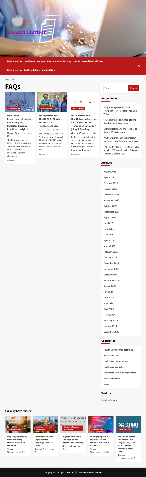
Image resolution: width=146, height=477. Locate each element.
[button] (139, 65)
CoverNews (82, 472)
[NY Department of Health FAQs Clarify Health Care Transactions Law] (52, 102)
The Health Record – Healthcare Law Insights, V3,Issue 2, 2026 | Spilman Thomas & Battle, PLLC (121, 150)
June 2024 (109, 297)
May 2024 (108, 303)
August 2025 (110, 217)
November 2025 (111, 200)
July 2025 (108, 223)
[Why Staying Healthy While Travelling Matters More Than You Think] (18, 424)
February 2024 (111, 320)
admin (11, 133)
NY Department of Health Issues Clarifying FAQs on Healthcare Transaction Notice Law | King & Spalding (84, 122)
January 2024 (110, 326)
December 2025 (111, 194)
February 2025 (111, 251)
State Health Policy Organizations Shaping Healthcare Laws (120, 121)
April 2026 (109, 177)
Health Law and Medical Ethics (88, 61)
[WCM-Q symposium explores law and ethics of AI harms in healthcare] (100, 424)
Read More (11, 161)
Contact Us (47, 70)
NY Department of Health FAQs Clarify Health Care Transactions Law (49, 121)
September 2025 (112, 211)
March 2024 (109, 314)
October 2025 (110, 206)
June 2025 (109, 229)
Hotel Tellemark (109, 399)
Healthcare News (112, 378)
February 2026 (111, 183)
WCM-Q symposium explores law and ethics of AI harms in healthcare (121, 139)
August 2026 (110, 171)
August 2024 (110, 286)
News (106, 384)
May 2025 (108, 234)
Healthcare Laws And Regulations (23, 70)
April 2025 (109, 240)
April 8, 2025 (53, 130)
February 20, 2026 (126, 458)
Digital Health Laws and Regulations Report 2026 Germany (121, 130)
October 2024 (110, 274)
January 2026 (110, 189)
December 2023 (111, 332)
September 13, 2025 (24, 133)
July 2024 (108, 291)
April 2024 (109, 309)
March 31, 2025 (87, 133)
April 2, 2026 (77, 446)
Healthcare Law (14, 61)
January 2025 (110, 257)
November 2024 (111, 269)
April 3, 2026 (49, 449)
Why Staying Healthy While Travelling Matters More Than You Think (120, 110)
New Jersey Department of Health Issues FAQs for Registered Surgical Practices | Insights (19, 122)
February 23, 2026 (98, 452)
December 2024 (111, 263)
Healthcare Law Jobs (35, 61)
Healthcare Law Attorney (59, 61)
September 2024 (112, 280)
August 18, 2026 (15, 452)
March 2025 (109, 246)
